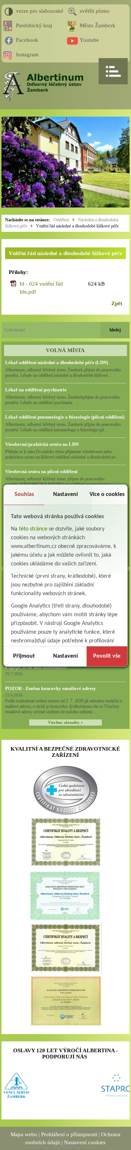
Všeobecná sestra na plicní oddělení (41, 471)
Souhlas (24, 494)
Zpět (116, 303)
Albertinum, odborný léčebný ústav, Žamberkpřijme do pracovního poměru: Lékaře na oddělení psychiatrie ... (62, 400)
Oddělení (61, 219)
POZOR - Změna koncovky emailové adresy (50, 688)
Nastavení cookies (85, 1142)
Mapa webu (24, 1134)
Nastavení (65, 494)
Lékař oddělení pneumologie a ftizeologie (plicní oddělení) (64, 417)
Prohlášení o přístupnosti (69, 1134)
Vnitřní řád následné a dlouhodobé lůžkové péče (77, 226)
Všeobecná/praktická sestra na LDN (42, 444)
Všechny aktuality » (65, 723)
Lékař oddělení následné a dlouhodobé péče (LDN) (56, 362)
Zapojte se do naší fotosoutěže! (36, 667)
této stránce (33, 529)
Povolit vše (106, 656)
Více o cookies (107, 494)
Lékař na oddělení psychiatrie (36, 389)
